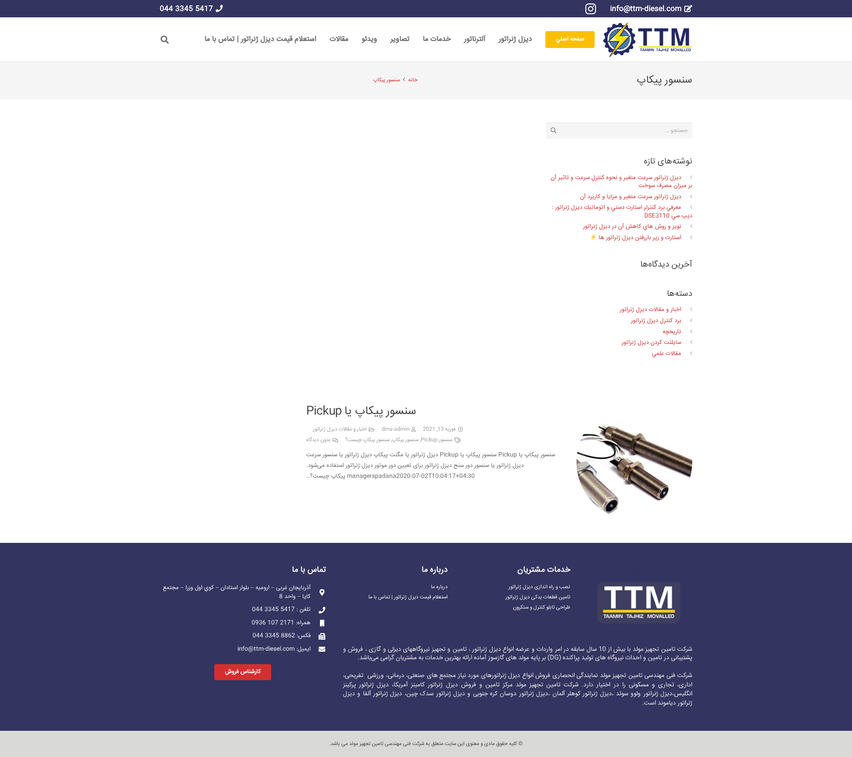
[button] (165, 40)
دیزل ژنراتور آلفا (382, 694)
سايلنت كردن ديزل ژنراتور (651, 342)
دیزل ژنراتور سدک (442, 694)
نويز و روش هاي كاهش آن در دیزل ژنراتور (632, 226)
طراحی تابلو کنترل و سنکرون (541, 607)
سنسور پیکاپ (405, 440)
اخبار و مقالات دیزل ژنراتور (340, 429)
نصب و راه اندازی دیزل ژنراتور (539, 587)
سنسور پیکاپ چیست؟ (367, 440)
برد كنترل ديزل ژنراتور (656, 320)
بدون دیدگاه (318, 440)
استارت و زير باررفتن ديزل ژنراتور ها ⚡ (635, 237)
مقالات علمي (666, 353)
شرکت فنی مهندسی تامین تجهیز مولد (386, 744)
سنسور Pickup (436, 440)
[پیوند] (647, 39)
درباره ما (439, 587)
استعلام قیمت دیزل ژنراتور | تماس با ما (408, 597)
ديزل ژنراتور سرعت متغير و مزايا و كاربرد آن (630, 196)
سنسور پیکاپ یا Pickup (361, 411)
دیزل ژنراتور (506, 676)
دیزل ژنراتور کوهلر (589, 694)
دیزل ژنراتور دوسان (524, 694)
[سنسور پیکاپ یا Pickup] (634, 409)
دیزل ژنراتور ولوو (651, 694)
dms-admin (396, 429)
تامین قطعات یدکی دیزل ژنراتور (537, 597)
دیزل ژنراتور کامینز (434, 685)
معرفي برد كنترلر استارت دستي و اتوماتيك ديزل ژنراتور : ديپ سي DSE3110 (622, 211)
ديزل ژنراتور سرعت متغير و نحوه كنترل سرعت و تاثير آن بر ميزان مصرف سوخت (621, 181)
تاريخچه (672, 331)
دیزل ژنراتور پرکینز (366, 685)
